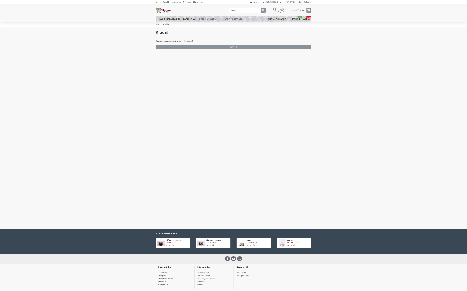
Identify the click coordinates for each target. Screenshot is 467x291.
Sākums (158, 24)
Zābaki (290, 240)
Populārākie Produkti (167, 234)
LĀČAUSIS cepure (173, 240)
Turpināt (233, 47)
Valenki (250, 240)
